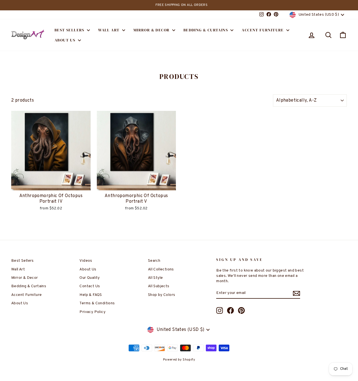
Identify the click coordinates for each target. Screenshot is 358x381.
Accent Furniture (263, 30)
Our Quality (89, 277)
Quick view (50, 184)
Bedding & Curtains (206, 30)
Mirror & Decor (152, 30)
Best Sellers (70, 30)
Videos (85, 260)
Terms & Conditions (97, 303)
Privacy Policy (92, 312)
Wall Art (109, 30)
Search (154, 260)
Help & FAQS (90, 295)
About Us (66, 40)
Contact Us (89, 286)
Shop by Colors (161, 295)
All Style (155, 277)
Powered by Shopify (179, 359)
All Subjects (158, 286)
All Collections (161, 269)
